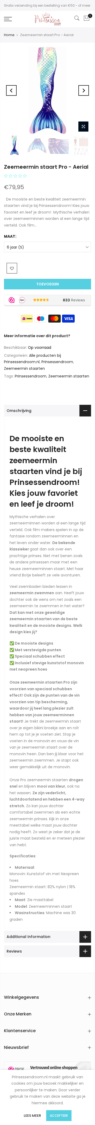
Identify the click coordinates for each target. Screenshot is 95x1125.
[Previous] (11, 90)
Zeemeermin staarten (24, 368)
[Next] (83, 90)
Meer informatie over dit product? (37, 335)
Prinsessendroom (57, 361)
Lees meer (32, 1115)
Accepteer (59, 1115)
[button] (16, 176)
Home (9, 34)
